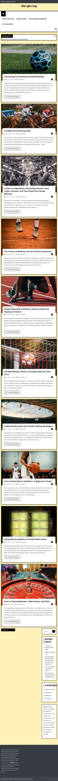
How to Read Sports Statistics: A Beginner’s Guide (28, 481)
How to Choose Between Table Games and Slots (27, 601)
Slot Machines (7, 24)
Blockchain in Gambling (38, 19)
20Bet (45, 707)
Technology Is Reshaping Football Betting (24, 76)
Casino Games (21, 19)
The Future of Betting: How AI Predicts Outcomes (28, 251)
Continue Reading (13, 97)
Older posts (5, 630)
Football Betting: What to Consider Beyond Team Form (27, 373)
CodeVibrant (37, 779)
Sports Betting (8, 19)
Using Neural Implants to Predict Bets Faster (25, 539)
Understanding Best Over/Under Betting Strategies (28, 426)
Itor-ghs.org (29, 6)
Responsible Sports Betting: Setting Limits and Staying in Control (26, 310)
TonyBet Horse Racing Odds (10, 39)
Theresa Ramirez (19, 79)
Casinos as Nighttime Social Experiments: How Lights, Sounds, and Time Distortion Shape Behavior (26, 191)
